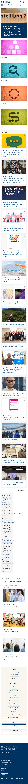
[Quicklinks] (23, 2)
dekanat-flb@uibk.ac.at (14, 674)
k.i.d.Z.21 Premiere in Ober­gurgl (13, 324)
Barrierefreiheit (4, 773)
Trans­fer (4, 127)
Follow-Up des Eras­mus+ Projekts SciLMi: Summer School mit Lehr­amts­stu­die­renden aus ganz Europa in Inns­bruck (13, 179)
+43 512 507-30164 (14, 707)
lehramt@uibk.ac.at (14, 689)
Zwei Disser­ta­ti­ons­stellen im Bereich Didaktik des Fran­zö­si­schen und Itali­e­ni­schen (13, 228)
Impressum (3, 768)
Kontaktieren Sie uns (5, 766)
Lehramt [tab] (5, 581)
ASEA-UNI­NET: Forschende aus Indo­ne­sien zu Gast (13, 483)
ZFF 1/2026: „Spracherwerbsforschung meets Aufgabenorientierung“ (14, 417)
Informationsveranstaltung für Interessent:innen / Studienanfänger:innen (8, 542)
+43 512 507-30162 (14, 690)
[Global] (23, 2)
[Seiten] (26, 2)
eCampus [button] (15, 722)
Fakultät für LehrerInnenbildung (12, 5)
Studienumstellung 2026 (13, 30)
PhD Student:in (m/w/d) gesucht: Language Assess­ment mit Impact (14, 279)
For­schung (4, 80)
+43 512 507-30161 (14, 676)
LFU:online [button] (14, 720)
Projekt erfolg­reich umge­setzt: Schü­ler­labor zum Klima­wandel (13, 461)
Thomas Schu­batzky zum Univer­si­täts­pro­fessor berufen (14, 394)
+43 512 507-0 (8, 764)
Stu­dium (4, 57)
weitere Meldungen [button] (23, 490)
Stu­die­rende (8, 629)
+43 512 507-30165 (14, 697)
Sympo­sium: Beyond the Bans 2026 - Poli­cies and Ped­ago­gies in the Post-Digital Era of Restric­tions (14, 153)
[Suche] (20, 2)
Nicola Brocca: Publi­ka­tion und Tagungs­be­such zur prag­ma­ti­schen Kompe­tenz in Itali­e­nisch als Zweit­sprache (13, 370)
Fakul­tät (3, 104)
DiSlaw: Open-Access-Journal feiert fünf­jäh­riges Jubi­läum (12, 303)
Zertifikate (3, 774)
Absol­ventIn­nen (9, 654)
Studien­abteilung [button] (14, 730)
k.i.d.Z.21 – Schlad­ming (10, 440)
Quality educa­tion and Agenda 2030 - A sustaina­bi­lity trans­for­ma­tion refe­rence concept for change (13, 253)
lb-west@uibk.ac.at (14, 695)
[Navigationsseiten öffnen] (2, 5)
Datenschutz (4, 770)
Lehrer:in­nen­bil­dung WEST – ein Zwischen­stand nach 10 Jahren (13, 346)
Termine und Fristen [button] (15, 727)
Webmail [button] (14, 725)
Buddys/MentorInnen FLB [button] (14, 717)
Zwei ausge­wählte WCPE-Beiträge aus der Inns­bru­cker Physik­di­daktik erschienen (12, 204)
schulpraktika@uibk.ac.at (14, 706)
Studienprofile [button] (14, 733)
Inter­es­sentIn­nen (9, 604)
